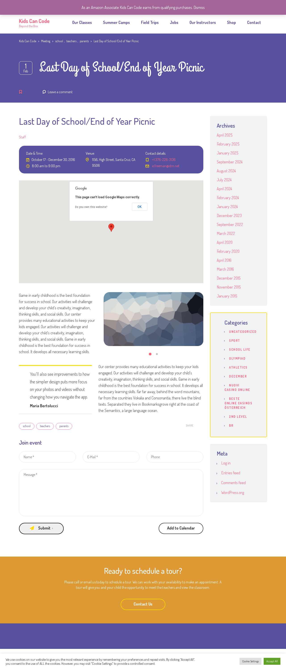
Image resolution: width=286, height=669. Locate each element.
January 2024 (227, 206)
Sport (234, 340)
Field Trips (150, 22)
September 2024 (230, 161)
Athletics (238, 367)
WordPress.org (232, 492)
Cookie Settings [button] (250, 661)
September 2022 (230, 224)
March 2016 (225, 269)
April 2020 (225, 242)
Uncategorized (243, 331)
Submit (44, 527)
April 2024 (224, 188)
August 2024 (226, 170)
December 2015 (229, 278)
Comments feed (233, 482)
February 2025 (228, 143)
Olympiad (237, 358)
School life (239, 349)
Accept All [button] (272, 661)
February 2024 (228, 197)
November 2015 (229, 287)
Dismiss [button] (199, 7)
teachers (45, 426)
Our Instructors (202, 22)
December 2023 (229, 215)
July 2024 (224, 179)
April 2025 (225, 135)
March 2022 (226, 233)
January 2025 (227, 152)
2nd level (238, 416)
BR (231, 425)
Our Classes (82, 22)
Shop (231, 22)
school (27, 426)
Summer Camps (116, 22)
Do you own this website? (91, 207)
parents (63, 426)
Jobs (174, 22)
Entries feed (230, 472)
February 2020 (228, 251)
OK (139, 207)
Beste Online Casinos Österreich (238, 403)
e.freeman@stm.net (165, 166)
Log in (226, 462)
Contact (254, 22)
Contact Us (143, 603)
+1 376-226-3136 (164, 159)
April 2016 (224, 260)
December (238, 376)
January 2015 (227, 295)
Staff (22, 137)
